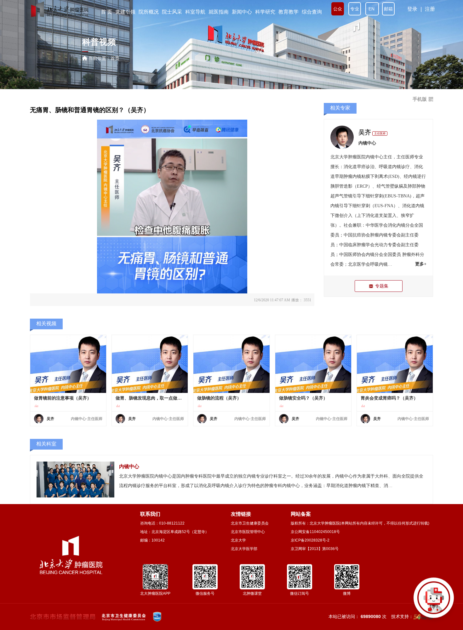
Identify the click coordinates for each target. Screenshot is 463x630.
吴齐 (364, 132)
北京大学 (238, 540)
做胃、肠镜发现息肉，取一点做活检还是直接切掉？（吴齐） (150, 398)
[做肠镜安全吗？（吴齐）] (313, 364)
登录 (412, 9)
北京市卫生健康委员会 (250, 523)
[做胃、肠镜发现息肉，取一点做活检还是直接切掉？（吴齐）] (150, 364)
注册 (430, 9)
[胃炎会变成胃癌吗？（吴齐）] (395, 364)
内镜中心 (367, 143)
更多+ (420, 264)
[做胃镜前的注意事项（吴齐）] (68, 364)
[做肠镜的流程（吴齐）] (231, 364)
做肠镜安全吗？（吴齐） (303, 398)
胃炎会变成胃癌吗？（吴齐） (389, 398)
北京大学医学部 (244, 549)
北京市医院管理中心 (248, 532)
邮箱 (388, 8)
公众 (337, 8)
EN (372, 8)
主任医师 (380, 133)
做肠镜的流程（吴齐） (219, 398)
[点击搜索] (434, 601)
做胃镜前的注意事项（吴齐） (62, 398)
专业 (354, 8)
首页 (115, 58)
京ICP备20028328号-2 (310, 540)
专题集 (381, 285)
